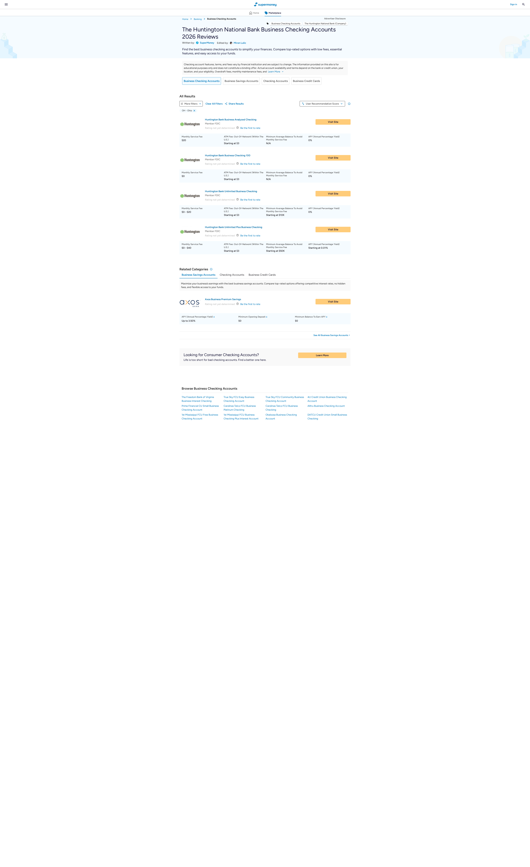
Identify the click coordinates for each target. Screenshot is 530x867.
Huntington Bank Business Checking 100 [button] (227, 155)
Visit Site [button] (333, 121)
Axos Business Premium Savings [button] (223, 299)
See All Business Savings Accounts (330, 335)
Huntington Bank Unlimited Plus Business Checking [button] (233, 227)
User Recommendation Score (322, 103)
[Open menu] (6, 4)
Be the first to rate (250, 128)
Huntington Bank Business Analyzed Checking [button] (230, 119)
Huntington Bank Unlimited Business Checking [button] (231, 191)
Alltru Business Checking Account (326, 405)
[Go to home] (265, 4)
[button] (188, 111)
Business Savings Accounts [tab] (198, 274)
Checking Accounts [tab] (232, 274)
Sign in (513, 4)
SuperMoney (207, 42)
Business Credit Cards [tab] (262, 274)
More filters (190, 103)
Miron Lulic (240, 42)
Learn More (322, 355)
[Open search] (523, 4)
